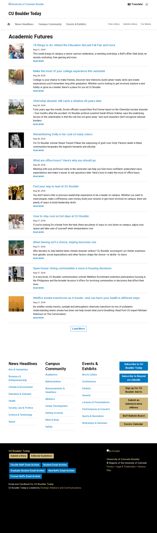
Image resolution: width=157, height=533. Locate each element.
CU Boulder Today (25, 13)
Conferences (89, 381)
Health (12, 400)
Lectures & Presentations (96, 402)
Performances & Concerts (96, 409)
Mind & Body (52, 419)
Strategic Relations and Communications (60, 488)
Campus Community (49, 24)
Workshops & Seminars (94, 423)
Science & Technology (20, 414)
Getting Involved (54, 412)
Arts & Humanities (18, 369)
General (86, 395)
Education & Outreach (20, 394)
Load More (78, 328)
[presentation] (17, 51)
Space (12, 421)
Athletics (50, 399)
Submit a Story (130, 24)
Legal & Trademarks (126, 466)
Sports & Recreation (93, 416)
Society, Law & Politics (21, 407)
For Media (146, 24)
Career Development (56, 406)
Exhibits (86, 388)
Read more (38, 61)
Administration (53, 381)
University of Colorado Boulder (123, 459)
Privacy (110, 466)
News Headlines (24, 24)
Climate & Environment (21, 387)
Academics (51, 374)
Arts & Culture (89, 374)
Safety (48, 426)
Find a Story (114, 24)
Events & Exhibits (76, 24)
